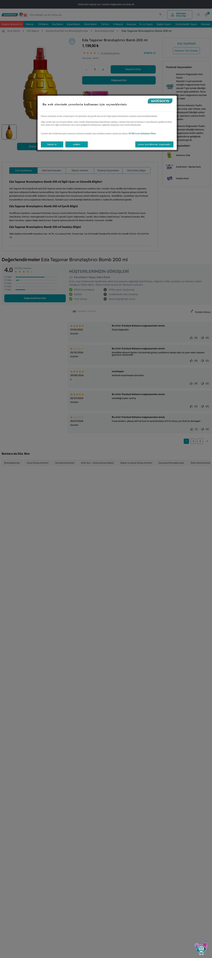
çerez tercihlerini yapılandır (154, 144)
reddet (76, 144)
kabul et (52, 144)
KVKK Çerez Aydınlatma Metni (142, 133)
